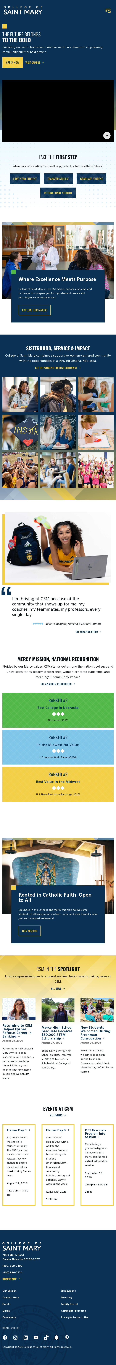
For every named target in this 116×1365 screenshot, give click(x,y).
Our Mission (9, 1291)
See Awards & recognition (56, 684)
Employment (68, 1291)
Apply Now (12, 62)
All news (56, 989)
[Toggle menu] (108, 10)
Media (6, 1311)
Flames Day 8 (17, 1130)
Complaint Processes (73, 1311)
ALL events (56, 1115)
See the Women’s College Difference (56, 368)
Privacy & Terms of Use (75, 1317)
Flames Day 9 (56, 1130)
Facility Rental (69, 1304)
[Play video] (107, 135)
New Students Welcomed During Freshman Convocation (95, 1033)
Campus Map (9, 1279)
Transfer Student (58, 178)
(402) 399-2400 (12, 1266)
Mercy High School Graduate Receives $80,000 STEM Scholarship (57, 1033)
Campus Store (10, 1298)
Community (9, 1317)
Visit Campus (32, 62)
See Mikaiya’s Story (87, 632)
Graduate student (91, 178)
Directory (66, 1298)
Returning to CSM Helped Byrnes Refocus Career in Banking (17, 1031)
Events (6, 1304)
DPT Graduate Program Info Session (95, 1134)
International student (58, 193)
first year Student (25, 178)
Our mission (29, 931)
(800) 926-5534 (12, 1273)
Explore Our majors (34, 310)
